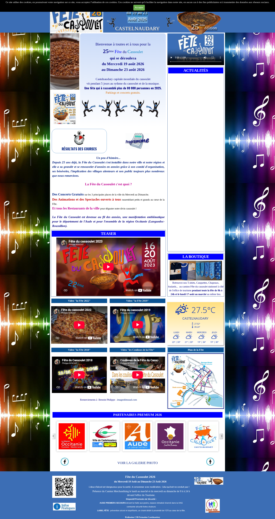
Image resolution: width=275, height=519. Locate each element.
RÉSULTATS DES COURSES (79, 148)
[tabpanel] (123, 80)
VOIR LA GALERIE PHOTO (137, 463)
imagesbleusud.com (127, 399)
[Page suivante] (221, 436)
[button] (64, 92)
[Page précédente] (54, 436)
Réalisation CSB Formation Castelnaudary (142, 517)
